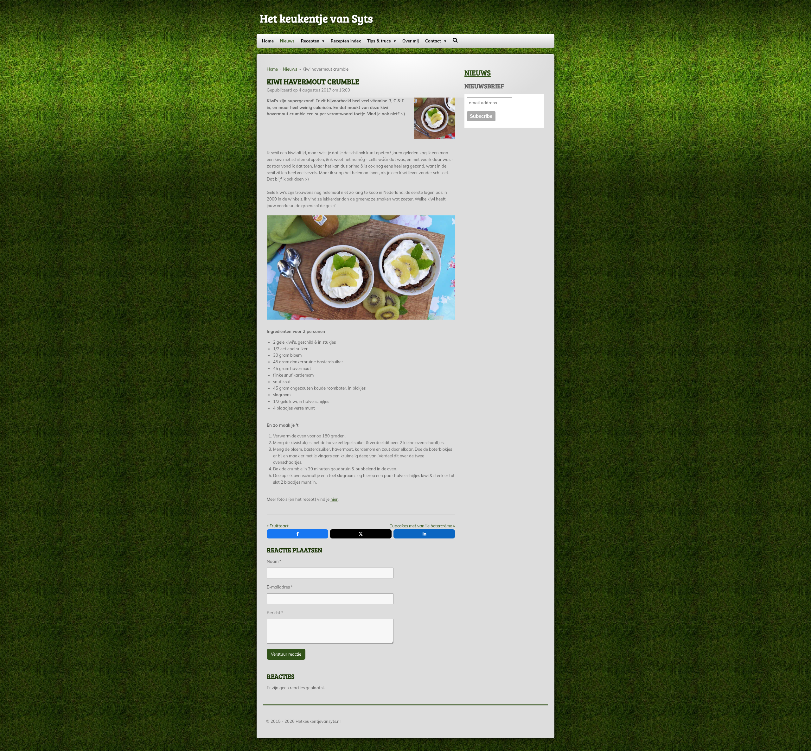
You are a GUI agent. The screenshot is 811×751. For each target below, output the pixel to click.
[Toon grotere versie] (434, 118)
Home (272, 69)
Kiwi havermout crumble (325, 69)
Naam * (274, 561)
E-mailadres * (280, 586)
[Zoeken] (456, 40)
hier (334, 499)
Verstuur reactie (286, 654)
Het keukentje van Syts (316, 18)
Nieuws (290, 69)
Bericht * (275, 612)
